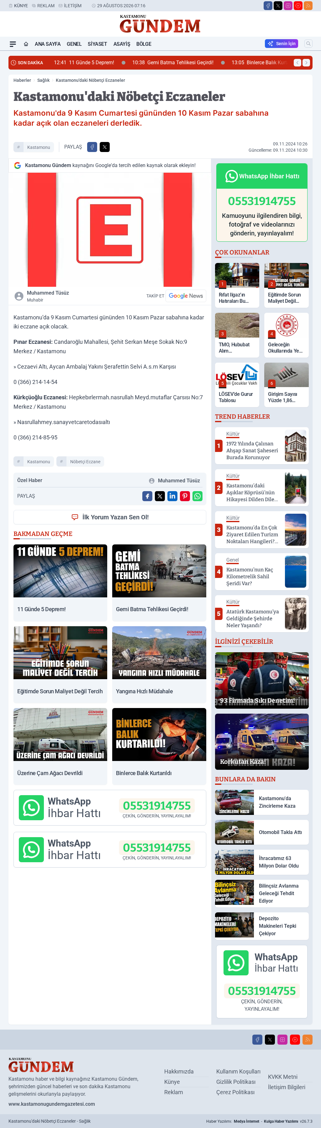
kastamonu (38, 147)
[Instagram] (288, 5)
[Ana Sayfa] (26, 44)
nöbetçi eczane (85, 461)
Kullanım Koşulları (238, 1071)
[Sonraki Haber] (306, 62)
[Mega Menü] (12, 44)
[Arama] (308, 43)
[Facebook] (268, 5)
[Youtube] (298, 5)
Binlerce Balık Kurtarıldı (227, 63)
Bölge (143, 44)
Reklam (46, 5)
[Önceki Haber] (297, 62)
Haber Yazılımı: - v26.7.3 (259, 1121)
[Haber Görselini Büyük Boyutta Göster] (109, 230)
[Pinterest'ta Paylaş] (185, 496)
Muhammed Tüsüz (48, 296)
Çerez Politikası (235, 1092)
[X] (278, 5)
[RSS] (308, 5)
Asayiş (121, 44)
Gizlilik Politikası (235, 1081)
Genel (74, 44)
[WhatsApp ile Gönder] (197, 496)
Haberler (22, 80)
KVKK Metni (282, 1076)
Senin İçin (286, 43)
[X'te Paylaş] (105, 147)
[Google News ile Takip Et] (186, 296)
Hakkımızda (179, 1071)
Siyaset (97, 44)
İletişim (73, 5)
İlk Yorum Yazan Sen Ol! (115, 517)
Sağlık (43, 80)
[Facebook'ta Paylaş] (92, 147)
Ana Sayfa (48, 44)
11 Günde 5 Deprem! (46, 63)
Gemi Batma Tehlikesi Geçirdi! (135, 63)
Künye (21, 5)
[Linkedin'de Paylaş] (172, 496)
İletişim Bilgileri (286, 1087)
